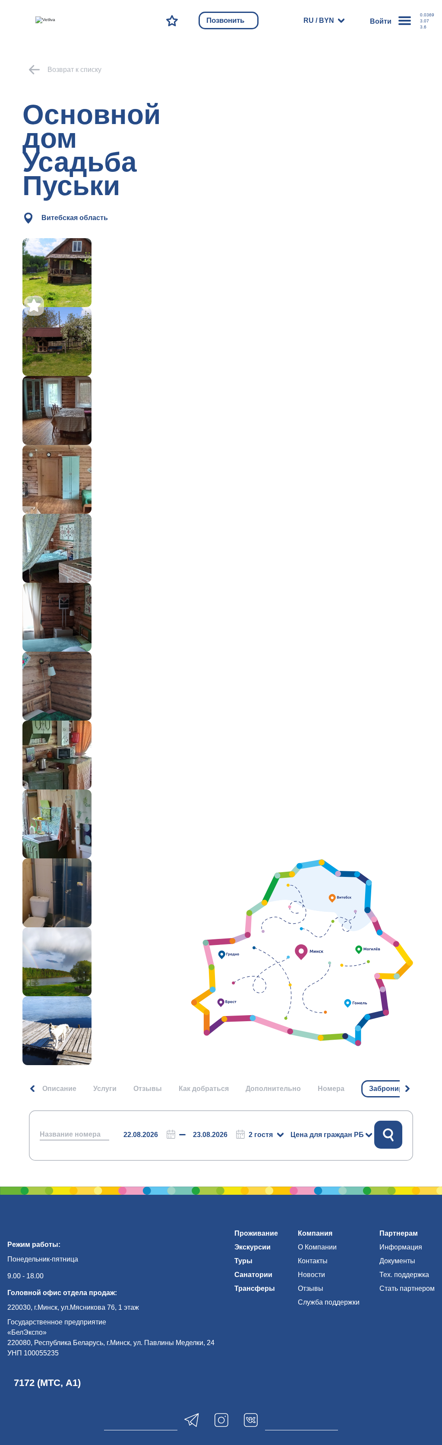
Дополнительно (273, 1088)
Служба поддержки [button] (329, 1302)
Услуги (105, 1088)
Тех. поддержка (404, 1274)
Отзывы (147, 1088)
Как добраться (204, 1088)
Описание (59, 1088)
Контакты (313, 1261)
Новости (311, 1274)
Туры (243, 1261)
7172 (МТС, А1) (47, 1382)
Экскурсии (252, 1247)
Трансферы (254, 1288)
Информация (400, 1247)
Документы (397, 1261)
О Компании (317, 1247)
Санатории (253, 1274)
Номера (331, 1088)
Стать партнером (407, 1288)
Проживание (256, 1233)
